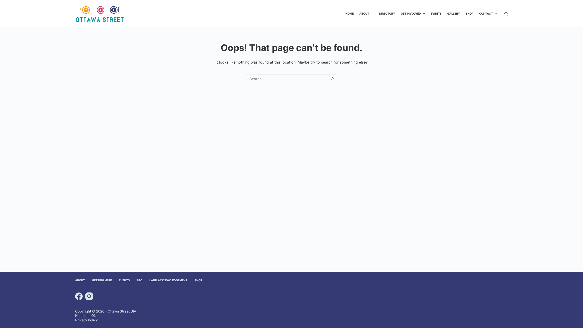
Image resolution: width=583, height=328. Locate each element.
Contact (486, 13)
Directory (387, 13)
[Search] (506, 13)
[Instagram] (89, 296)
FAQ (139, 280)
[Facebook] (79, 296)
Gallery (453, 13)
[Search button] (332, 78)
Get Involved (411, 13)
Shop (469, 13)
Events (436, 13)
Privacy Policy (86, 320)
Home (349, 13)
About (364, 13)
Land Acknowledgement (168, 280)
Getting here (102, 280)
